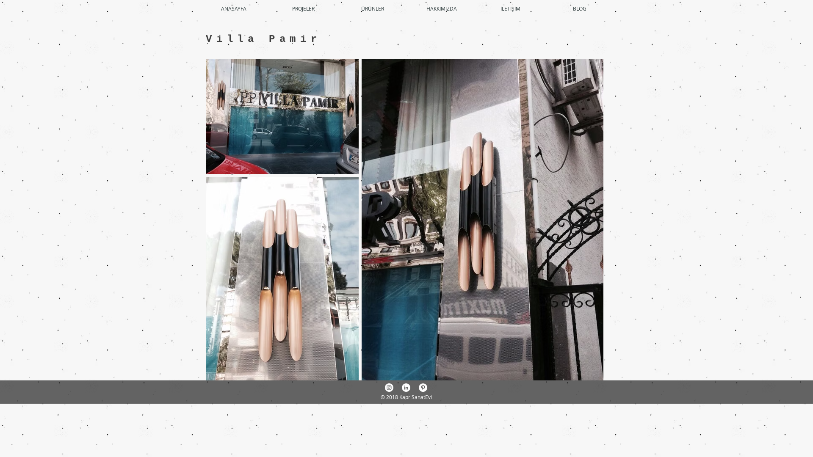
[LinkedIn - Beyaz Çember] (406, 387)
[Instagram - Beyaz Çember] (389, 387)
